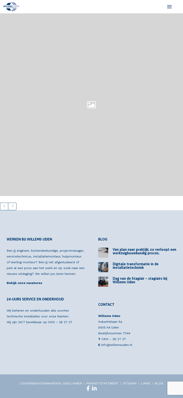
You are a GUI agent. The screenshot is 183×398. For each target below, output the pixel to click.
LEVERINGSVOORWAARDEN (40, 383)
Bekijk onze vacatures (24, 283)
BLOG (159, 383)
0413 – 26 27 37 (60, 322)
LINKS (145, 383)
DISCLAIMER (72, 383)
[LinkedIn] (94, 388)
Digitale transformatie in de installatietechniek (135, 265)
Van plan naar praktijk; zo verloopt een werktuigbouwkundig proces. (144, 251)
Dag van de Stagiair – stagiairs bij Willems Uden (140, 280)
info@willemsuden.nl (116, 345)
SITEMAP (130, 383)
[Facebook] (88, 388)
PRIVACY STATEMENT (102, 383)
